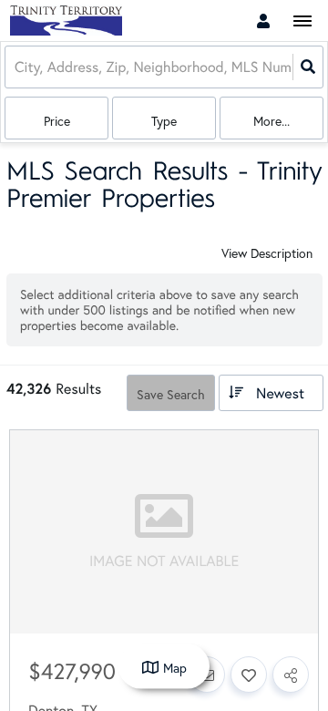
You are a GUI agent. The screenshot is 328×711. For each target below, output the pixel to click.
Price (57, 120)
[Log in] (263, 20)
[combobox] (16, 67)
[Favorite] (249, 674)
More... (271, 120)
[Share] (290, 674)
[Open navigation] (302, 21)
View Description (267, 253)
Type (164, 120)
